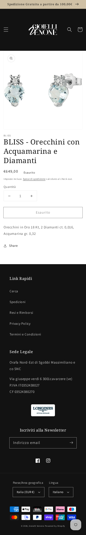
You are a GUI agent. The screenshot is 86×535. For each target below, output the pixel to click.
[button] (6, 29)
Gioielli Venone (36, 526)
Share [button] (13, 245)
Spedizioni (18, 302)
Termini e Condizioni (25, 334)
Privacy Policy (20, 323)
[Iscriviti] (71, 442)
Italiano (58, 492)
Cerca (14, 291)
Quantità (10, 187)
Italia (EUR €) (26, 492)
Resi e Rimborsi (21, 312)
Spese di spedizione (34, 178)
